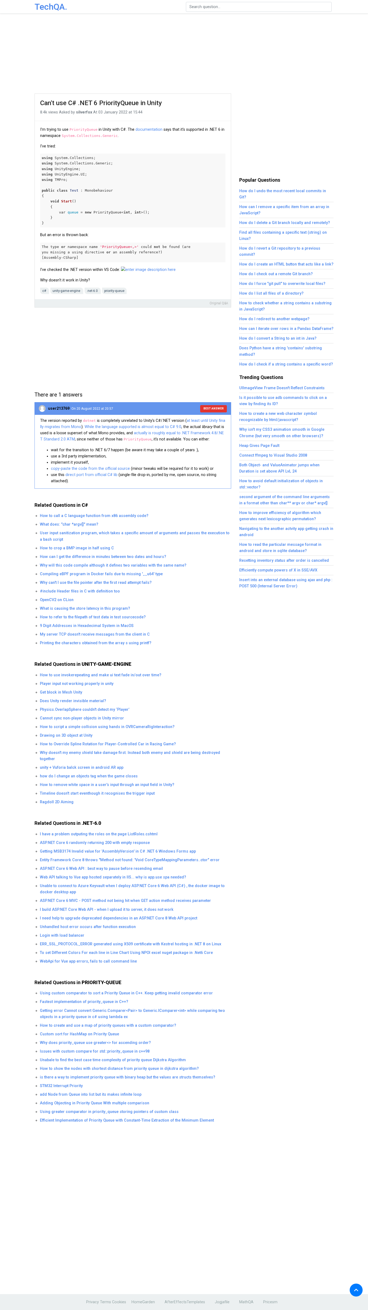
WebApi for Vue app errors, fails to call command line (88, 961)
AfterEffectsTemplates (185, 1302)
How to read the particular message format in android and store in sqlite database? (280, 547)
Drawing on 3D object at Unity (66, 735)
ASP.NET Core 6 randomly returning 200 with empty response (95, 842)
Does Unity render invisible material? (73, 701)
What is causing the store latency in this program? (85, 608)
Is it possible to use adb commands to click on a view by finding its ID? (283, 400)
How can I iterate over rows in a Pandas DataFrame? (286, 328)
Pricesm (270, 1302)
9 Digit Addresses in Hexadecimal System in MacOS (87, 625)
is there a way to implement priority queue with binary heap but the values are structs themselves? (127, 1077)
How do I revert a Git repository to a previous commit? (279, 251)
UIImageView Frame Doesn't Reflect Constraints (282, 388)
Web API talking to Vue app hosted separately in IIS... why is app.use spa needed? (113, 877)
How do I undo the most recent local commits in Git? (282, 194)
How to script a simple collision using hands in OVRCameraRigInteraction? (107, 727)
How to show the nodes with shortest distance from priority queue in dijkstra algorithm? (119, 1068)
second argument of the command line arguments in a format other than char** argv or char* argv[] (284, 500)
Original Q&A (219, 303)
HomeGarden (143, 1302)
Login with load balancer (62, 935)
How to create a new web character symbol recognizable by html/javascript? (278, 416)
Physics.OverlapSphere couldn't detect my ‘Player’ (84, 709)
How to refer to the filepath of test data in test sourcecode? (93, 617)
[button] (356, 1290)
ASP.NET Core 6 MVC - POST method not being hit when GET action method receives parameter (125, 900)
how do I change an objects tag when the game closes (89, 776)
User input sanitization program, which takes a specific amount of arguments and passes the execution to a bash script (135, 536)
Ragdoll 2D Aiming (57, 802)
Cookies (119, 1302)
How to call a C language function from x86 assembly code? (94, 515)
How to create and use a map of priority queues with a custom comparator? (108, 1025)
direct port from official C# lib (91, 475)
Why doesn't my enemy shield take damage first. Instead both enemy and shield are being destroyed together (130, 755)
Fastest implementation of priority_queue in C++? (84, 1001)
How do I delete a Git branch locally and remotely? (284, 222)
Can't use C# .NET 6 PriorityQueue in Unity (101, 103)
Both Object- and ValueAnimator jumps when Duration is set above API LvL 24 (279, 468)
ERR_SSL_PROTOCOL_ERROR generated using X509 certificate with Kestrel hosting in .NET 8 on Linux (130, 944)
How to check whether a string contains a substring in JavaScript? (285, 306)
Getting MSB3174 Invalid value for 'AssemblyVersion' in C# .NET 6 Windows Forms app (118, 851)
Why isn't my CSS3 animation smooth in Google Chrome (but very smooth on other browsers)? (281, 432)
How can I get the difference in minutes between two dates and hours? (103, 556)
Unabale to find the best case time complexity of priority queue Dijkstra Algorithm (113, 1060)
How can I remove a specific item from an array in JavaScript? (284, 210)
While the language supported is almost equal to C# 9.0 (133, 427)
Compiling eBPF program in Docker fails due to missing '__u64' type (101, 574)
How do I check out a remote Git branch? (276, 274)
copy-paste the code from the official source (90, 468)
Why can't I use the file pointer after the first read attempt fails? (96, 582)
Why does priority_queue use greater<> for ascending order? (95, 1042)
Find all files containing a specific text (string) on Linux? (283, 235)
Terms (105, 1302)
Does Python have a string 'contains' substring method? (280, 351)
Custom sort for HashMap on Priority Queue (79, 1034)
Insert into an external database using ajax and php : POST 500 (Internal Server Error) (285, 583)
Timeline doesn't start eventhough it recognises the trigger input (97, 793)
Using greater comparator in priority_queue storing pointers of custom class (109, 1111)
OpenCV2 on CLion (57, 600)
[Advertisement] (184, 54)
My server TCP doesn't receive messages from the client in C (95, 634)
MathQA (246, 1302)
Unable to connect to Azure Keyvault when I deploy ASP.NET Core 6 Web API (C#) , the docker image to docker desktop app (132, 889)
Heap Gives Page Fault (259, 445)
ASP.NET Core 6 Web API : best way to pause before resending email (101, 868)
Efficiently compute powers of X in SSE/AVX (278, 570)
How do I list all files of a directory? (271, 293)
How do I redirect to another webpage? (274, 319)
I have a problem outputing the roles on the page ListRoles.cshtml (99, 834)
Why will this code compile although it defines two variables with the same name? (113, 565)
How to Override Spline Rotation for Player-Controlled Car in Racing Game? (108, 744)
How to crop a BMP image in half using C (77, 548)
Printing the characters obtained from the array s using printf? (95, 643)
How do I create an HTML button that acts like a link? (286, 264)
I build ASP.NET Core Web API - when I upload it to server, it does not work (106, 909)
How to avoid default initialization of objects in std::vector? (281, 484)
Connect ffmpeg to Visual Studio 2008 (273, 455)
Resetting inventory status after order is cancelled (284, 560)
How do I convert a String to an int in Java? (278, 338)
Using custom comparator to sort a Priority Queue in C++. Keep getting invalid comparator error (126, 993)
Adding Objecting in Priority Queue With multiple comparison (94, 1103)
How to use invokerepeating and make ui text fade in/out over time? (100, 675)
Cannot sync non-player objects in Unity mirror (82, 718)
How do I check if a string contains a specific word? (286, 364)
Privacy (92, 1302)
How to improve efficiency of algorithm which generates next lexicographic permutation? (280, 516)
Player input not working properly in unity (76, 683)
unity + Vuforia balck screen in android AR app (81, 767)
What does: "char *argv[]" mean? (69, 524)
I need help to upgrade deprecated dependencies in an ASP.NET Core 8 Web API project (118, 918)
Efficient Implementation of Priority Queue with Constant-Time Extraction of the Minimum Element (127, 1120)
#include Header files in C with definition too (80, 591)
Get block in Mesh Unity (61, 692)
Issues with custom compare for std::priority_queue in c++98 (95, 1051)
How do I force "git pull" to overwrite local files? (282, 283)
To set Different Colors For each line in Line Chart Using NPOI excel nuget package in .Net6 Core (126, 952)
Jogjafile (222, 1302)
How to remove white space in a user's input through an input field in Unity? (107, 784)
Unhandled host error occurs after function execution (88, 927)
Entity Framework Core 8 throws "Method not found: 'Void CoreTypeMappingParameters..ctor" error (130, 860)
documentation (149, 129)
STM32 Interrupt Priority (61, 1086)
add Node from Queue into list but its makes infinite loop (90, 1094)
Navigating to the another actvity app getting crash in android (286, 531)
